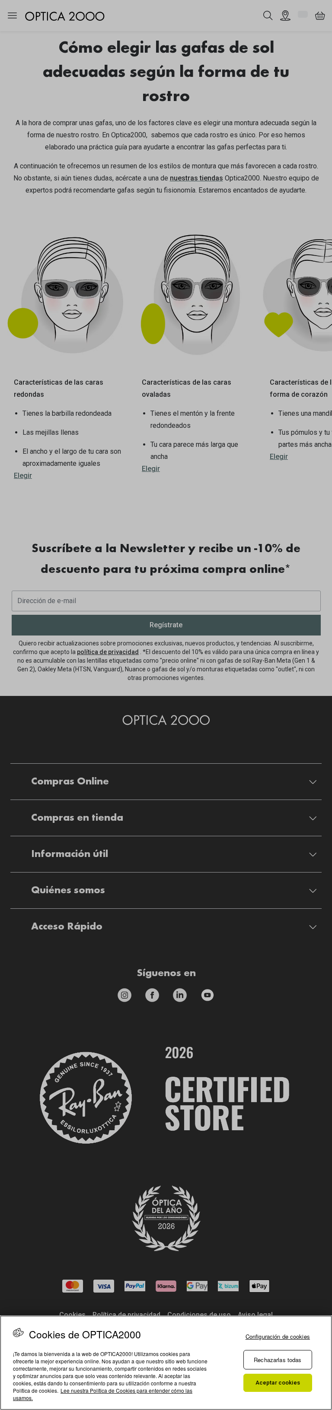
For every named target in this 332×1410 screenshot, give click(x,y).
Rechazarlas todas (277, 1360)
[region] (166, 1362)
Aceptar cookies (277, 1382)
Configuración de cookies (278, 1336)
